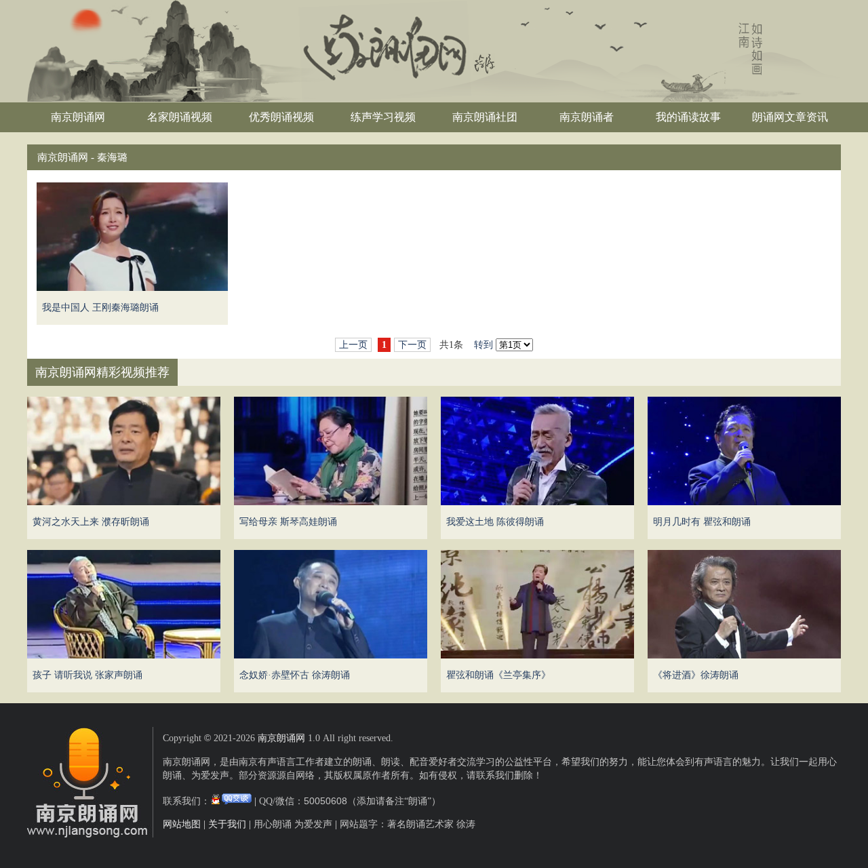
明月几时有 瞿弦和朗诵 (702, 522)
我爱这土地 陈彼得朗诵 (495, 522)
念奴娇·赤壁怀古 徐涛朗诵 (294, 675)
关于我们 (227, 824)
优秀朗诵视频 (281, 117)
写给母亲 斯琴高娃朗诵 (288, 522)
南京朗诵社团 (484, 117)
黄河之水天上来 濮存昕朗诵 (91, 522)
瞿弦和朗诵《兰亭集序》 (498, 675)
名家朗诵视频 (179, 117)
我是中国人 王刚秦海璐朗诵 (100, 307)
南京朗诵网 (78, 117)
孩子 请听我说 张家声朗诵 (87, 675)
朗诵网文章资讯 (790, 117)
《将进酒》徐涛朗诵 (695, 675)
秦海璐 (112, 157)
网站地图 (182, 824)
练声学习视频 (383, 117)
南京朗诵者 (586, 117)
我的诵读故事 (688, 117)
